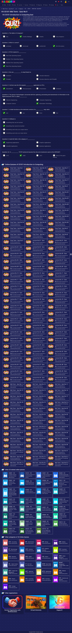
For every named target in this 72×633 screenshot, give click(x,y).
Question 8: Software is (9, 119)
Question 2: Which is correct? (10, 42)
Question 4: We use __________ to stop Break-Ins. (16, 72)
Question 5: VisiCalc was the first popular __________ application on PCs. (23, 85)
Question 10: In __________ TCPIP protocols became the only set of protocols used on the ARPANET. (31, 152)
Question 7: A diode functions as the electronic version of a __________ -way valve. (26, 109)
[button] (56, 1)
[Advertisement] (34, 623)
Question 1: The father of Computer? (12, 33)
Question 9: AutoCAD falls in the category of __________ (18, 139)
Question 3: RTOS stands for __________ (14, 52)
